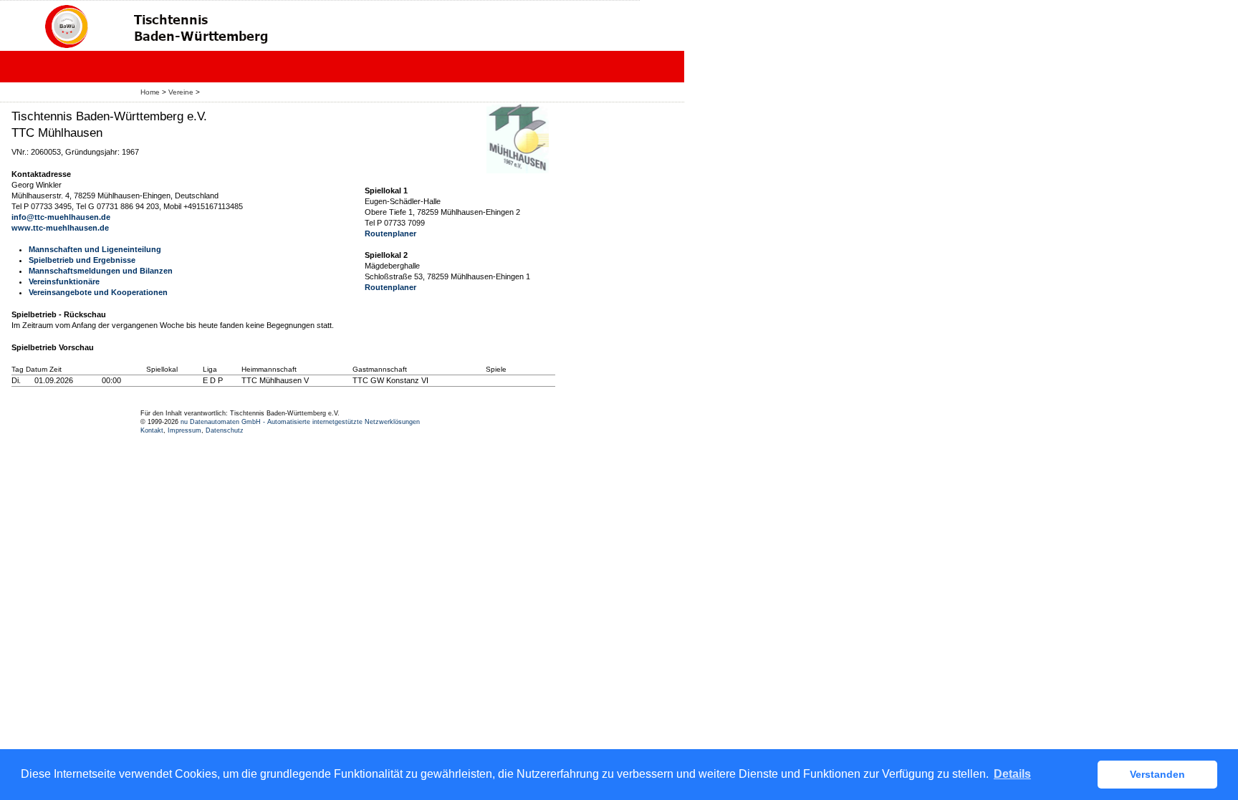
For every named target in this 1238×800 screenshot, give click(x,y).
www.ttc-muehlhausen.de (60, 227)
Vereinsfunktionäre (64, 281)
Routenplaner (390, 233)
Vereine (180, 92)
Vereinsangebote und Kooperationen (98, 292)
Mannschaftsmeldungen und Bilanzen (101, 270)
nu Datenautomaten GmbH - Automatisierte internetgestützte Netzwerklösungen (300, 421)
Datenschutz (225, 430)
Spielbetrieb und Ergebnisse (82, 260)
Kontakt (151, 430)
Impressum (184, 430)
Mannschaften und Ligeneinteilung (95, 249)
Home (150, 92)
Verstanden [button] (1157, 774)
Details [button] (1012, 774)
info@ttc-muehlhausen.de (60, 217)
